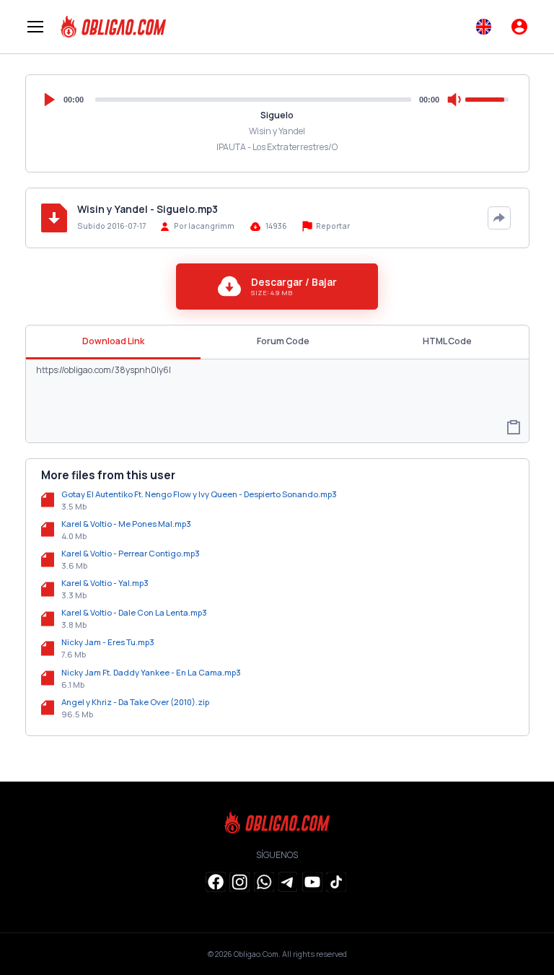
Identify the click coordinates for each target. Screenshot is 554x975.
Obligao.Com (256, 954)
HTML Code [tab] (447, 341)
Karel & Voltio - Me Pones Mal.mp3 (126, 523)
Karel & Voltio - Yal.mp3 (105, 582)
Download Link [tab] (113, 341)
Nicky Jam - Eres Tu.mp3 (107, 642)
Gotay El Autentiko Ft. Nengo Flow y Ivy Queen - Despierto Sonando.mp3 (199, 494)
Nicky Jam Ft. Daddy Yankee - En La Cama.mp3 (151, 672)
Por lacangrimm (204, 226)
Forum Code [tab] (283, 341)
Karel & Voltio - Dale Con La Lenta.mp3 (134, 612)
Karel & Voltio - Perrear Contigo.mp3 (130, 553)
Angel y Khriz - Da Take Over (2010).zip (135, 701)
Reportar (332, 226)
